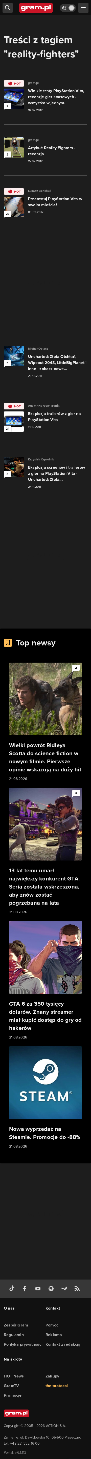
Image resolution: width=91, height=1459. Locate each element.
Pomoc (52, 1325)
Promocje (13, 1395)
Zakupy (52, 1376)
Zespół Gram (16, 1325)
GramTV (11, 1386)
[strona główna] (36, 8)
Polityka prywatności (23, 1344)
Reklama (54, 1335)
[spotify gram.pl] (52, 1288)
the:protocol (57, 1386)
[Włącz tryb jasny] (68, 8)
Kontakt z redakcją (63, 1344)
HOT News (14, 1376)
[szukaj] (8, 8)
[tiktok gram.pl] (13, 1288)
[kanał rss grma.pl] (78, 1288)
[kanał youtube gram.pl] (39, 1288)
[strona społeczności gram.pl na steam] (65, 1288)
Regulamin (14, 1335)
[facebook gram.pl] (26, 1288)
